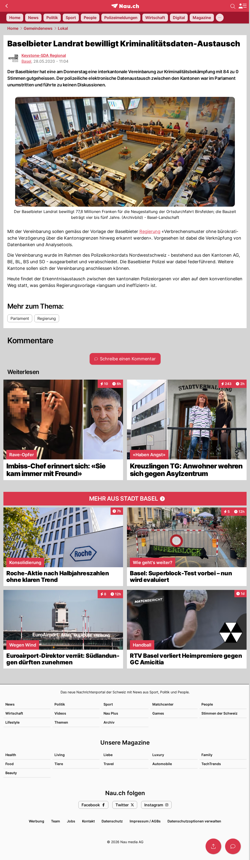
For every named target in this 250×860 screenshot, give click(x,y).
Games (158, 713)
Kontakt (88, 821)
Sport (108, 704)
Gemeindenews (38, 28)
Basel (26, 61)
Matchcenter (163, 704)
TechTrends (211, 764)
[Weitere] (220, 17)
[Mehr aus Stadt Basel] (125, 499)
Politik (59, 704)
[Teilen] (213, 846)
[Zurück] (6, 6)
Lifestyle (12, 722)
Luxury (158, 755)
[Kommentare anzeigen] (233, 846)
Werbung (36, 821)
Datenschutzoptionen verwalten (194, 821)
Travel (109, 764)
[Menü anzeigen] (242, 6)
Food (9, 764)
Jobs (71, 821)
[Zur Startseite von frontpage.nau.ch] (125, 6)
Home (12, 28)
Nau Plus (111, 713)
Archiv (109, 722)
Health (10, 755)
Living (59, 755)
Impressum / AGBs (145, 821)
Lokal (63, 28)
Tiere (58, 764)
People (207, 704)
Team (55, 821)
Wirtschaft (14, 713)
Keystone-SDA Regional (43, 55)
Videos (60, 713)
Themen (61, 722)
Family (206, 755)
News (10, 704)
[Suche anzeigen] (232, 6)
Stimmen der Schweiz (219, 713)
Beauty (11, 773)
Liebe (108, 755)
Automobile (162, 764)
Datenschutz (112, 821)
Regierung (149, 231)
